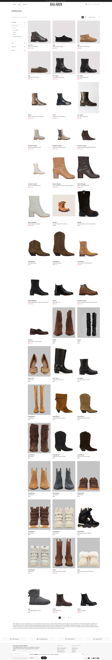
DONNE (14, 4)
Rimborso (74, 651)
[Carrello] (98, 4)
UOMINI (19, 4)
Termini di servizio (61, 651)
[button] (89, 4)
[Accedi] (96, 4)
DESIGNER (25, 4)
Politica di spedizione (61, 648)
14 (68, 617)
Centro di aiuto (75, 648)
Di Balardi (74, 649)
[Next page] (71, 618)
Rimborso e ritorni (60, 649)
